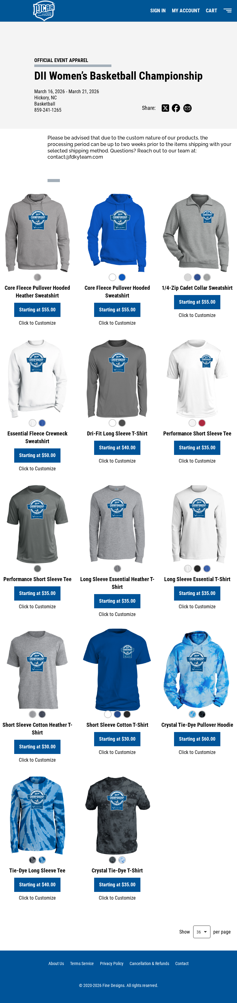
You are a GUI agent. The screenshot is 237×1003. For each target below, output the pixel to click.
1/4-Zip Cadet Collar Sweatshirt (197, 288)
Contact (182, 963)
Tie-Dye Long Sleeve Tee (37, 870)
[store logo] (41, 11)
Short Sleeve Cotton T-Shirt (117, 725)
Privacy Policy (111, 963)
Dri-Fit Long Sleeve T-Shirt (117, 433)
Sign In (158, 11)
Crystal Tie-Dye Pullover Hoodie (197, 725)
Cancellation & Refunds (149, 963)
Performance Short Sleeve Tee (197, 433)
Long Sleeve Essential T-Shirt (197, 579)
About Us (56, 963)
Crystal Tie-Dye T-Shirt (117, 870)
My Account (186, 11)
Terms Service (82, 963)
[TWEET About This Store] (165, 108)
